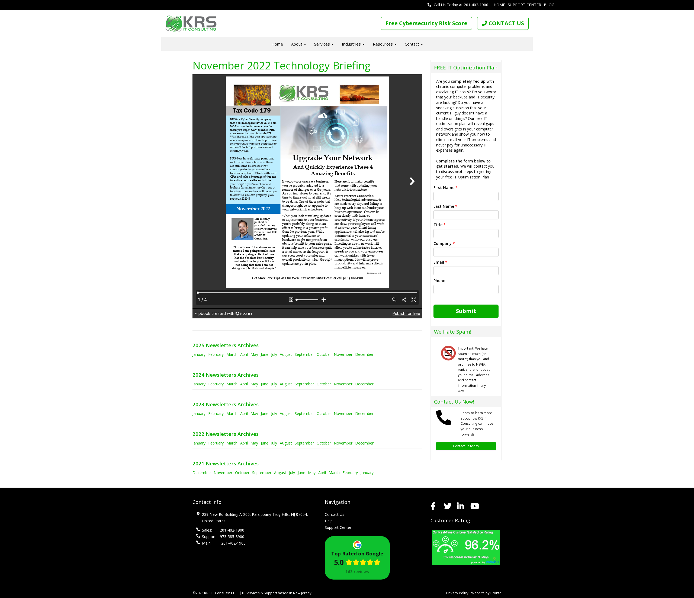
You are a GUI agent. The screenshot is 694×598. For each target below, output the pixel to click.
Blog (549, 4)
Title (439, 224)
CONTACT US (505, 23)
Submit (466, 311)
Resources (383, 44)
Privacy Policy (457, 592)
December (364, 354)
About (297, 44)
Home (499, 4)
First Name (445, 187)
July (274, 354)
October (324, 354)
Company (444, 243)
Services (322, 44)
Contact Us (334, 514)
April (244, 354)
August (286, 354)
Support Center (524, 4)
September (304, 354)
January (198, 354)
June (264, 354)
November (343, 354)
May (254, 354)
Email (440, 262)
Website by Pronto (486, 592)
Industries (352, 44)
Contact (412, 44)
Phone (439, 280)
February (216, 354)
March (231, 354)
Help (329, 520)
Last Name (445, 206)
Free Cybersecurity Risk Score (426, 23)
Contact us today (466, 446)
